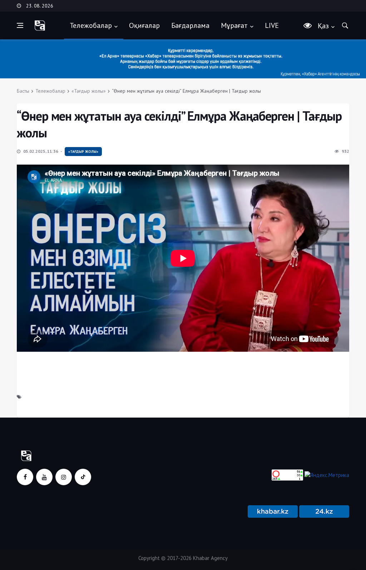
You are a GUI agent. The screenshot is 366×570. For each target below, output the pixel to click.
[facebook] (25, 477)
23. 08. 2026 (39, 6)
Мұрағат (234, 25)
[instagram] (63, 477)
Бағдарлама (190, 25)
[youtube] (44, 477)
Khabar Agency (210, 558)
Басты (23, 91)
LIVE (272, 25)
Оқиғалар (144, 25)
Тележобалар (91, 25)
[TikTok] (83, 477)
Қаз (323, 25)
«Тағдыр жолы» (88, 91)
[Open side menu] (20, 25)
